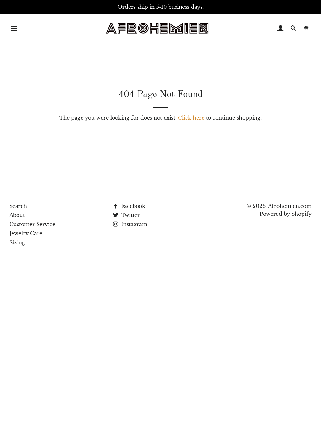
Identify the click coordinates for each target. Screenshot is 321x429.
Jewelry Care (25, 233)
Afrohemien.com (290, 206)
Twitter (129, 215)
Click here (191, 118)
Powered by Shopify (286, 214)
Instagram (133, 224)
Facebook (132, 206)
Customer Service (32, 224)
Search (18, 206)
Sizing (17, 242)
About (17, 215)
